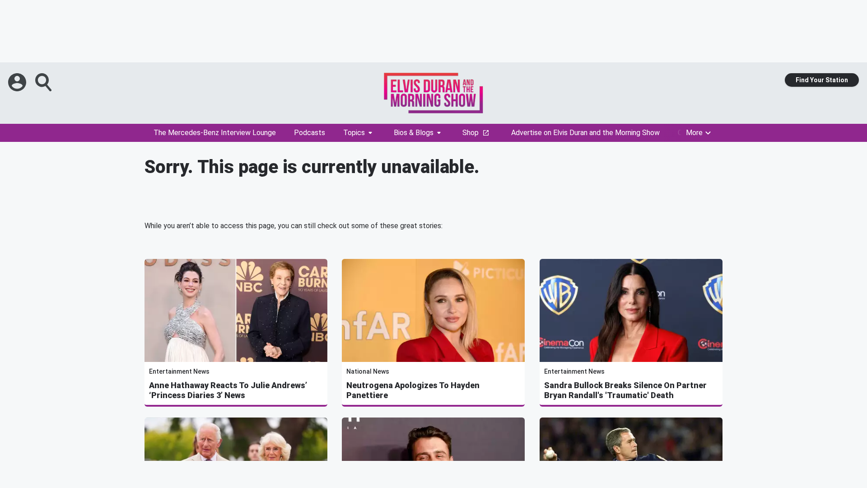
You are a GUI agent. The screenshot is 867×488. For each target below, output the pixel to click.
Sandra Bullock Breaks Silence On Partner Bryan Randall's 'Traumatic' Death (625, 390)
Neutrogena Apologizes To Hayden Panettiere (413, 390)
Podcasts (309, 132)
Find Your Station (822, 80)
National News (367, 371)
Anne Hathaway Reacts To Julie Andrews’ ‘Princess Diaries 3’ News (228, 390)
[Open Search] (44, 82)
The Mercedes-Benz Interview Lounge (215, 132)
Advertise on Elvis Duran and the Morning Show (585, 132)
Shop (470, 132)
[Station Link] (433, 93)
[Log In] (18, 82)
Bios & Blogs (414, 132)
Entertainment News (179, 371)
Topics (354, 132)
